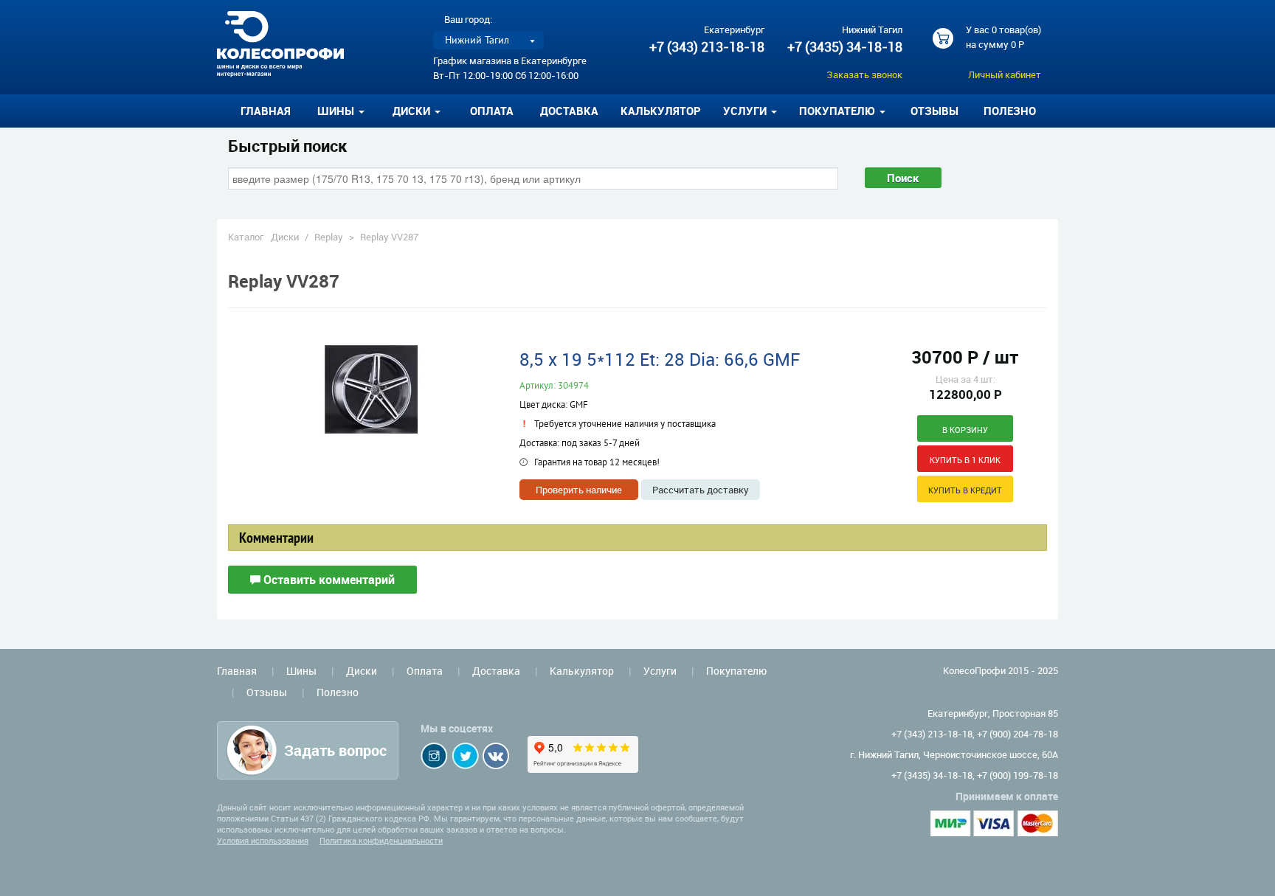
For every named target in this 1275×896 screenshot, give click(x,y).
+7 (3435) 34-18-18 (844, 46)
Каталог (245, 236)
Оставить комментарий (327, 580)
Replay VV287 (389, 236)
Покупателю (736, 671)
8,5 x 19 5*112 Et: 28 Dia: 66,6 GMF (659, 359)
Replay (328, 236)
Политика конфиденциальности (381, 840)
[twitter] (465, 756)
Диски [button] (413, 110)
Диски (285, 236)
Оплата (492, 110)
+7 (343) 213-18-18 (706, 46)
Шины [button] (337, 110)
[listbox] (488, 40)
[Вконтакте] (496, 756)
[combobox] (533, 178)
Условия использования (262, 840)
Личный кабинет (1004, 74)
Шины (301, 671)
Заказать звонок (864, 74)
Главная (266, 110)
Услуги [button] (746, 110)
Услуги (660, 671)
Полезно (1010, 110)
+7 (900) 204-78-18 (1017, 733)
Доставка (569, 110)
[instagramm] (434, 756)
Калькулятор (661, 110)
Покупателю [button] (838, 110)
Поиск (903, 177)
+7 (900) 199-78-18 (1017, 775)
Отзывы (934, 110)
